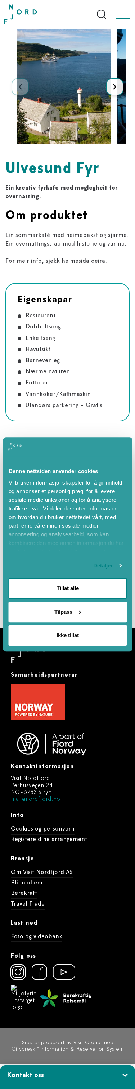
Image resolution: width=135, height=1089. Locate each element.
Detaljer (103, 565)
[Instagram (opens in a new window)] (18, 972)
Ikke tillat (68, 635)
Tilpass (63, 612)
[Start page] (35, 14)
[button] (114, 86)
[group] (64, 86)
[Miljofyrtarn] (24, 998)
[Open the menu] (123, 15)
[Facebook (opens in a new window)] (39, 972)
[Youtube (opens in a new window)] (60, 972)
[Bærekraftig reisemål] (65, 998)
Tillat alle (68, 588)
